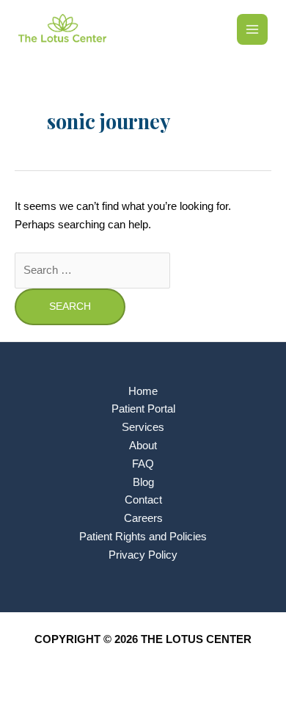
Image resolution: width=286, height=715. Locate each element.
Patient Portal (143, 409)
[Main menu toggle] (252, 29)
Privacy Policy (143, 555)
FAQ (143, 464)
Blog (143, 482)
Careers (143, 518)
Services (143, 427)
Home (143, 391)
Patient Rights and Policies (143, 536)
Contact (143, 500)
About (143, 445)
